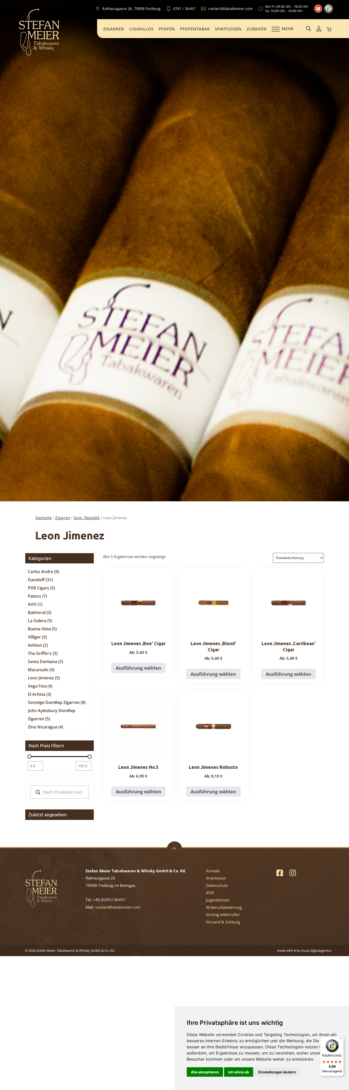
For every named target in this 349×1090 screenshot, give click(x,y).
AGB (210, 892)
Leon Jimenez (44, 678)
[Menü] (341, 1040)
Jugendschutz (217, 899)
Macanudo (41, 669)
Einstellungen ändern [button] (277, 1072)
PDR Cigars (41, 588)
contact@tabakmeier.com (118, 907)
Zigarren (113, 28)
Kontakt (213, 870)
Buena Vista (42, 629)
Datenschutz (217, 885)
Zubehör (257, 28)
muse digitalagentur (316, 950)
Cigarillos (141, 28)
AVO (35, 604)
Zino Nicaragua (45, 727)
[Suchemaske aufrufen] (308, 29)
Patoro (37, 596)
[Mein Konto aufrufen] (318, 29)
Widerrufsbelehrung (224, 907)
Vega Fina (40, 686)
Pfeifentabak (195, 28)
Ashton (38, 645)
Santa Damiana (45, 661)
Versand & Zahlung (223, 921)
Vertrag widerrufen (223, 914)
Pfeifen (167, 28)
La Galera (40, 620)
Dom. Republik (87, 517)
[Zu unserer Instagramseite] (292, 873)
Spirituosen (228, 28)
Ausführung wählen (138, 668)
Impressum (216, 877)
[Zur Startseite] (39, 55)
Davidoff (40, 580)
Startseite (43, 517)
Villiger (37, 637)
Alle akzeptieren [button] (205, 1072)
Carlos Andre (43, 571)
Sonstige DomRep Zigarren (57, 702)
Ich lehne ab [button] (238, 1072)
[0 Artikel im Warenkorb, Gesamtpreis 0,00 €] (329, 29)
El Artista (39, 694)
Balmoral (39, 612)
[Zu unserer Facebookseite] (279, 873)
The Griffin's (42, 653)
